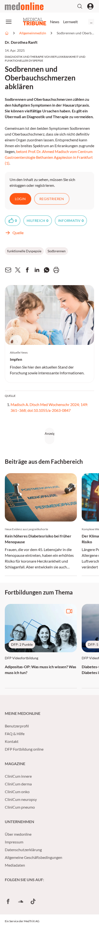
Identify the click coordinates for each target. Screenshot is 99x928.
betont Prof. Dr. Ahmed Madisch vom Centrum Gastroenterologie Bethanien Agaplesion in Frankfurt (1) (49, 157)
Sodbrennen (57, 251)
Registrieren (51, 199)
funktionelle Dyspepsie (24, 251)
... (91, 21)
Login (20, 199)
